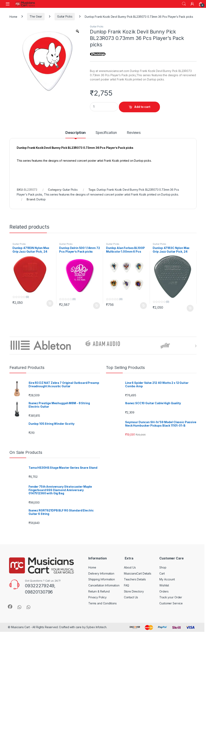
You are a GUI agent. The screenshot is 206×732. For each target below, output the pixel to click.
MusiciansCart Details (137, 596)
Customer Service (171, 626)
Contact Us (131, 620)
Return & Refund (99, 614)
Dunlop (41, 222)
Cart (162, 596)
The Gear (36, 16)
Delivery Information (101, 596)
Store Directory (134, 614)
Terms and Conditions (102, 626)
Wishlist (164, 608)
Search (184, 4)
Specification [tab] (106, 155)
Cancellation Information (103, 608)
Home (13, 16)
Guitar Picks (64, 16)
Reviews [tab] (134, 155)
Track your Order (170, 620)
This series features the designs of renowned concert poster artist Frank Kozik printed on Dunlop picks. (111, 217)
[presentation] (196, 368)
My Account (167, 602)
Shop (162, 590)
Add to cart (142, 129)
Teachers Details (135, 602)
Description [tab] (75, 155)
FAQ (126, 608)
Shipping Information (101, 602)
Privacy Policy (97, 620)
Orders (163, 614)
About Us (130, 590)
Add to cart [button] (49, 326)
